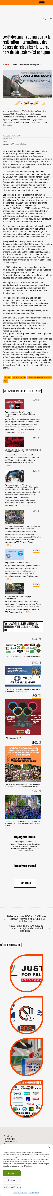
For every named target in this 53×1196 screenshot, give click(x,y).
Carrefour (23, 1097)
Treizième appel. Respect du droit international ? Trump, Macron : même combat (26, 1007)
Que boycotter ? (26, 1083)
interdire (23, 272)
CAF (32, 1094)
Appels (21, 986)
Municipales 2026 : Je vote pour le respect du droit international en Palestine (26, 1047)
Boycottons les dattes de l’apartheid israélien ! (23, 657)
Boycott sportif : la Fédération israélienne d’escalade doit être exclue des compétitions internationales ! (22, 487)
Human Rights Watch (12, 208)
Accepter (11, 1173)
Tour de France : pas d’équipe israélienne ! (18, 597)
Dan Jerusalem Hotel (19, 377)
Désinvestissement (36, 1087)
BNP (26, 1094)
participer (17, 278)
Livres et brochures (26, 1104)
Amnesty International (26, 205)
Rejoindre (8, 1136)
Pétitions (31, 989)
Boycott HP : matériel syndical (18, 563)
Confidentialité (34, 1193)
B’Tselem (46, 208)
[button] (49, 1147)
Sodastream (26, 1110)
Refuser (11, 1180)
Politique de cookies (20, 1193)
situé (48, 177)
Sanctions (31, 986)
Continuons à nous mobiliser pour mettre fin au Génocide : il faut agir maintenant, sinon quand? (22, 823)
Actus (15, 65)
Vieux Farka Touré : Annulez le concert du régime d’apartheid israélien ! (28, 928)
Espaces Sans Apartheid (26, 1062)
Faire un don (25, 883)
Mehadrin (22, 1107)
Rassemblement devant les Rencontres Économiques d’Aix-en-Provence (22, 528)
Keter (26, 1100)
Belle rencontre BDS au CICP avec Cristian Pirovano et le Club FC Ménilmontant (25, 919)
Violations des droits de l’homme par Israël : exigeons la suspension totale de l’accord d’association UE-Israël (26, 969)
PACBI (38, 65)
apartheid (7, 377)
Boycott (7, 65)
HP (31, 1097)
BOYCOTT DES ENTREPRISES (26, 1021)
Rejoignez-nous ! (25, 837)
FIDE (5, 381)
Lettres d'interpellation (27, 65)
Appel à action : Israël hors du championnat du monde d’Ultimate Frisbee (20, 414)
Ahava (30, 1090)
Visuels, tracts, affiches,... (26, 1114)
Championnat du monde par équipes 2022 (32, 161)
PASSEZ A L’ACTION (13, 738)
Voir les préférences (12, 1187)
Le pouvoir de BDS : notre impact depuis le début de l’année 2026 (23, 451)
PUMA (31, 1107)
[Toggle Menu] (45, 2)
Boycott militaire (26, 1025)
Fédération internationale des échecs (39, 377)
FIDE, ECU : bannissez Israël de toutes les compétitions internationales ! (22, 690)
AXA (20, 1094)
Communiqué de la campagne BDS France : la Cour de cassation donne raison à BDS (22, 786)
